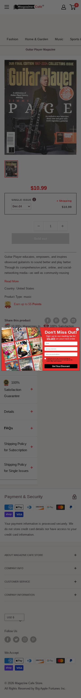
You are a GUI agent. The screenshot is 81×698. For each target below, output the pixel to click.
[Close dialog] (77, 329)
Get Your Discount (61, 366)
